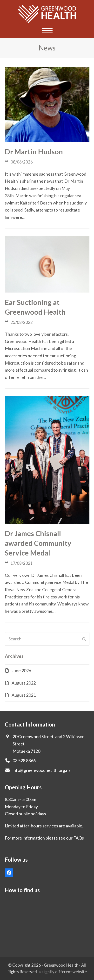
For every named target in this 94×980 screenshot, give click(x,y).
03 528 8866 (24, 760)
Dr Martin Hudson (34, 151)
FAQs (78, 838)
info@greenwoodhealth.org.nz (41, 770)
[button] (47, 30)
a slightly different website (63, 971)
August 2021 (24, 695)
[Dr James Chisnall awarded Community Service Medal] (47, 459)
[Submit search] (84, 639)
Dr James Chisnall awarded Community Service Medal (38, 543)
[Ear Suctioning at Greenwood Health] (47, 263)
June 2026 (21, 670)
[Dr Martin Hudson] (47, 104)
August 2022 (24, 683)
